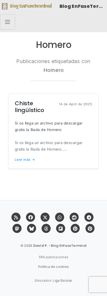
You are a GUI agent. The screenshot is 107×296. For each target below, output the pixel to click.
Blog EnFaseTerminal (83, 6)
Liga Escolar (62, 280)
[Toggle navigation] (7, 21)
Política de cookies (53, 267)
